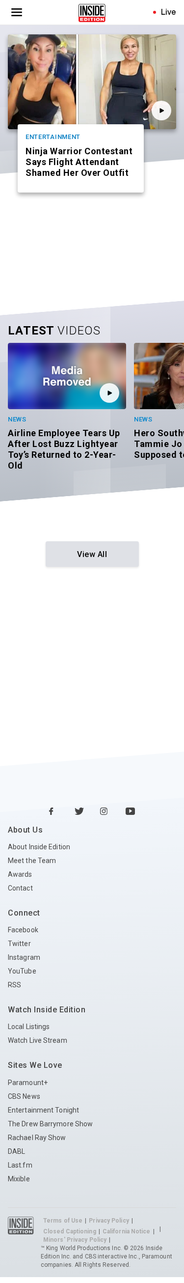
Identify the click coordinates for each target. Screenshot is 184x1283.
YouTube (22, 971)
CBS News (24, 1096)
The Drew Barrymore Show (50, 1124)
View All (92, 554)
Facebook (23, 930)
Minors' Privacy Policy (74, 1239)
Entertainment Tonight (43, 1110)
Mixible (19, 1179)
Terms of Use (62, 1220)
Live (168, 12)
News (17, 419)
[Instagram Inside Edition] (105, 812)
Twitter (19, 944)
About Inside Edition (39, 847)
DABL (16, 1151)
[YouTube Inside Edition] (130, 812)
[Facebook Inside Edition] (54, 812)
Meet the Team (32, 861)
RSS (14, 985)
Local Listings (29, 1027)
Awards (20, 874)
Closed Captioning (69, 1231)
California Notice (127, 1231)
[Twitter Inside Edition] (79, 812)
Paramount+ (28, 1083)
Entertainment (53, 136)
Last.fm (20, 1165)
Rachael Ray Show (37, 1138)
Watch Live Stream (37, 1040)
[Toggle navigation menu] (17, 12)
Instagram (24, 957)
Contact (20, 888)
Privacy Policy (109, 1220)
